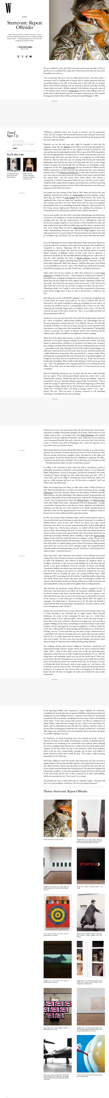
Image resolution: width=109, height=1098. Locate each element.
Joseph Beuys (74, 91)
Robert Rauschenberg (82, 228)
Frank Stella (78, 195)
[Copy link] (26, 56)
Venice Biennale (69, 167)
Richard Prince (83, 500)
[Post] (22, 56)
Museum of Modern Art (69, 172)
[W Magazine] (8, 8)
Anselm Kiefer (99, 535)
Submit (15, 148)
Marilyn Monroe (83, 258)
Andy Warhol (69, 198)
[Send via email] (30, 56)
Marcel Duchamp (87, 435)
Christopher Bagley (25, 47)
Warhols (67, 147)
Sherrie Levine (98, 500)
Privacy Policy (20, 145)
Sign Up (12, 134)
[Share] (18, 56)
